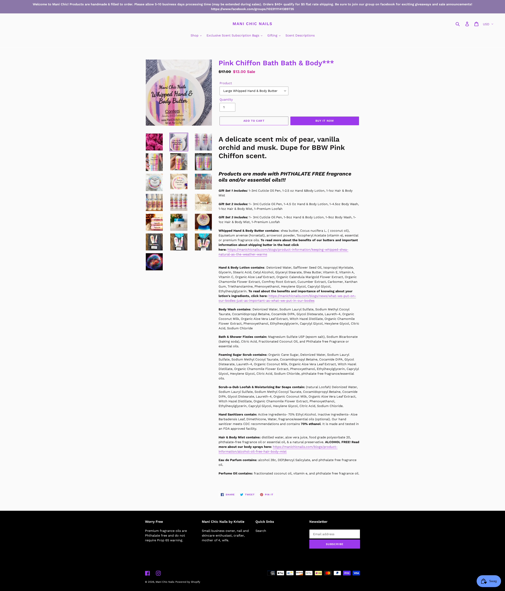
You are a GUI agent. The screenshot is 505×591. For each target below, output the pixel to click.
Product (226, 83)
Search (260, 531)
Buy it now (324, 120)
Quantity (226, 99)
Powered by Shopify (187, 581)
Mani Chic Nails (252, 23)
